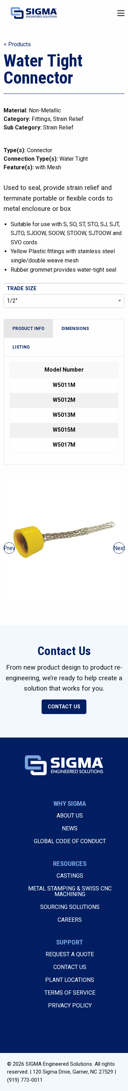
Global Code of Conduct (70, 841)
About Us (70, 815)
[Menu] (120, 13)
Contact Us (64, 707)
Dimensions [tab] (75, 328)
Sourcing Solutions (70, 907)
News (70, 828)
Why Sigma (69, 803)
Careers (70, 919)
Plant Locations (69, 979)
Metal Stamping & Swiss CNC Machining (70, 891)
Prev (9, 548)
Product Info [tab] (28, 328)
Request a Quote (70, 954)
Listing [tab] (21, 347)
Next (118, 548)
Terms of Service (69, 992)
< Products (17, 44)
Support (69, 942)
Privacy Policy (70, 1005)
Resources (69, 864)
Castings (70, 875)
